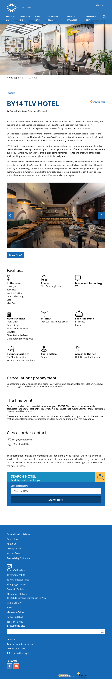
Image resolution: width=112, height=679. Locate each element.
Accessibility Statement (19, 558)
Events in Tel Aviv (15, 589)
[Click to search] (102, 631)
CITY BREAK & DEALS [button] (55, 18)
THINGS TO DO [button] (26, 18)
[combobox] (56, 491)
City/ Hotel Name (19, 485)
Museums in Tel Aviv (17, 593)
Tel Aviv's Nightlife (16, 574)
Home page (13, 77)
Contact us (12, 539)
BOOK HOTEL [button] (41, 18)
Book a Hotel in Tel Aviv (18, 534)
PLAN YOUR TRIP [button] (92, 18)
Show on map (99, 102)
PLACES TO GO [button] (12, 18)
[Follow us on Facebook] (9, 666)
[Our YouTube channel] (16, 666)
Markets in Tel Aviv (16, 612)
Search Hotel (56, 499)
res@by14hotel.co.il (22, 439)
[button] (104, 16)
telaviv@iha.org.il (20, 653)
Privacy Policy (14, 548)
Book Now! (15, 255)
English (99, 5)
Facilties (11, 92)
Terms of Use (13, 553)
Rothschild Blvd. (15, 617)
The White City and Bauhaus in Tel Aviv (26, 597)
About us (11, 543)
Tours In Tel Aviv (15, 621)
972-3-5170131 (19, 648)
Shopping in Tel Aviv (17, 584)
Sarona (10, 607)
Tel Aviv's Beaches (16, 570)
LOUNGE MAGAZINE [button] (76, 18)
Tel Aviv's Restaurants (18, 579)
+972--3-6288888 (20, 443)
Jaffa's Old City (14, 602)
